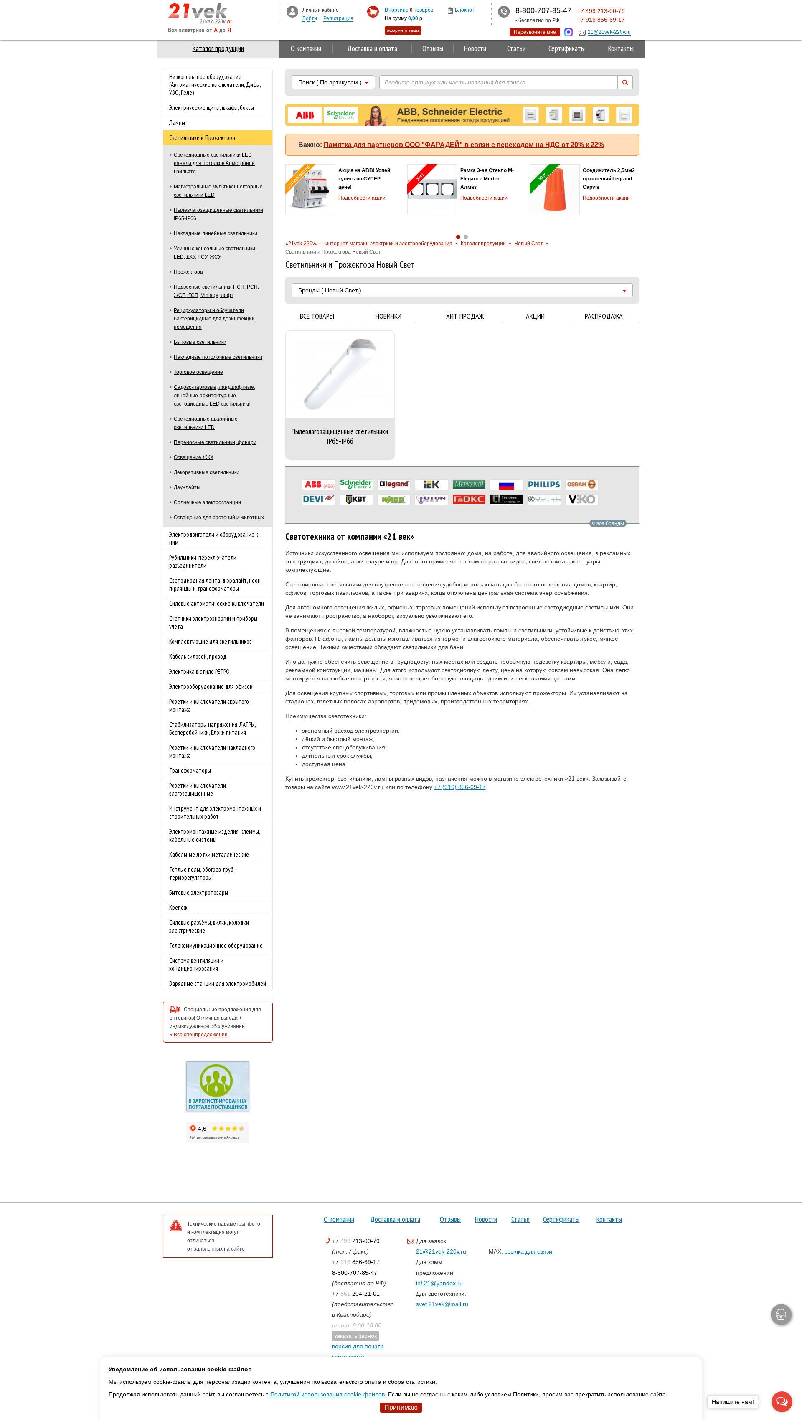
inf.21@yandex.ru (439, 1283)
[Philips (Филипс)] (544, 484)
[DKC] (469, 499)
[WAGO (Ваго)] (394, 499)
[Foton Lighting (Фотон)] (431, 499)
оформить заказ (403, 30)
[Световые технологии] (506, 499)
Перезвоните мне (535, 32)
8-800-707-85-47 (354, 1272)
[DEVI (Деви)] (318, 499)
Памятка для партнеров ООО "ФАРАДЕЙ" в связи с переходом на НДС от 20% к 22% (464, 144)
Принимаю (401, 1407)
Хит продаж (465, 316)
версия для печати (357, 1346)
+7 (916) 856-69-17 (460, 787)
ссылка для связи (528, 1251)
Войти (309, 18)
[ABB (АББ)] (318, 484)
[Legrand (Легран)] (394, 484)
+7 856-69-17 (356, 1262)
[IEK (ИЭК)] (431, 484)
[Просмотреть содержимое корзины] (373, 12)
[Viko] (582, 499)
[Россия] (506, 484)
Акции (535, 316)
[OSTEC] (544, 499)
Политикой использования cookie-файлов (327, 1394)
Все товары (317, 316)
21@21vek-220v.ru (441, 1251)
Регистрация (338, 18)
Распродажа (604, 316)
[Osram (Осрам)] (582, 484)
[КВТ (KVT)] (356, 499)
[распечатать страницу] (781, 1314)
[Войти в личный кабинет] (292, 11)
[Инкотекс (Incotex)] (469, 484)
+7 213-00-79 (356, 1241)
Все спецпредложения (201, 1035)
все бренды (609, 523)
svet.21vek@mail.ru (442, 1304)
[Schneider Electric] (356, 484)
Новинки (388, 316)
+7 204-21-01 (356, 1293)
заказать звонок (355, 1335)
